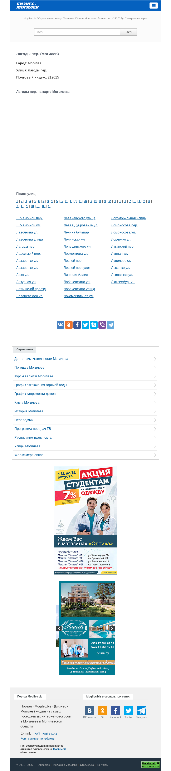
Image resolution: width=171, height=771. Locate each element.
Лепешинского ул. (77, 246)
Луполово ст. (121, 260)
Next (111, 629)
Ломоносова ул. (123, 232)
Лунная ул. (119, 253)
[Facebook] (77, 325)
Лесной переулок (77, 267)
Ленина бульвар (76, 232)
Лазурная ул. (26, 282)
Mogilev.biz (30, 18)
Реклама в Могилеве (65, 765)
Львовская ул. (122, 275)
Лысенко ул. (120, 267)
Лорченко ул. (121, 239)
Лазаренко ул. (27, 260)
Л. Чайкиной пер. (29, 218)
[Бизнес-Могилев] (27, 5)
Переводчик (23, 420)
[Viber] (102, 325)
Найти (128, 32)
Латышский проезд (31, 289)
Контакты (102, 765)
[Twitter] (85, 325)
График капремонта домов (35, 393)
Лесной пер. (73, 260)
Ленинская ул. (75, 239)
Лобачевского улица (79, 289)
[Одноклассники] (69, 325)
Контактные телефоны (37, 738)
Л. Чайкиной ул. (28, 225)
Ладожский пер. (28, 253)
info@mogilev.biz (44, 733)
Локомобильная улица (128, 218)
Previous (59, 629)
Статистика (87, 765)
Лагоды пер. (25, 246)
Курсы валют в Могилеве (33, 376)
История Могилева (29, 411)
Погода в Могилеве (29, 367)
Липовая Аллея (76, 275)
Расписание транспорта (33, 437)
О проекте (44, 765)
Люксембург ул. (123, 282)
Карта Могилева (26, 402)
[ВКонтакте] (60, 325)
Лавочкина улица (29, 239)
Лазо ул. (22, 275)
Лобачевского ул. (77, 282)
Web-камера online (29, 455)
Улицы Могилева (64, 18)
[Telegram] (110, 325)
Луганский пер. (122, 246)
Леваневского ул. (29, 296)
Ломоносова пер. (124, 225)
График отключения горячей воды (40, 385)
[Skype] (94, 325)
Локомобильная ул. (78, 296)
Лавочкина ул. (27, 232)
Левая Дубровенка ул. (81, 225)
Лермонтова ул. (76, 253)
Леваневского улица (79, 218)
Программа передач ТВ (32, 428)
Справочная (45, 18)
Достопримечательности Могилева (41, 359)
